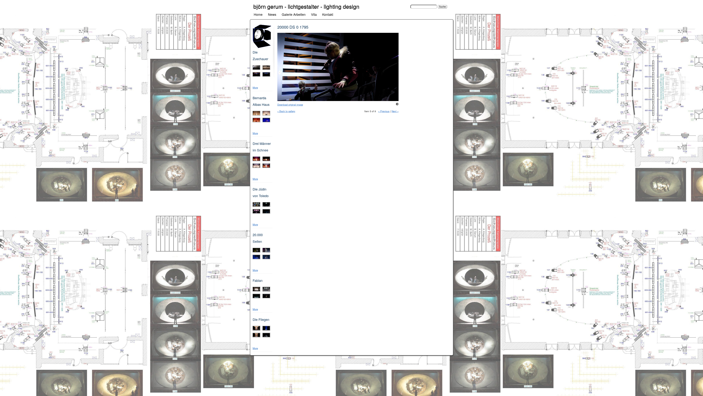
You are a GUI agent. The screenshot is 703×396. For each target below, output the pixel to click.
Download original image (290, 104)
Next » (395, 111)
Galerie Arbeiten (294, 14)
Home (258, 14)
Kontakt (327, 14)
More (255, 87)
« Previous (384, 111)
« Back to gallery (286, 111)
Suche (406, 6)
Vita (314, 14)
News (272, 14)
